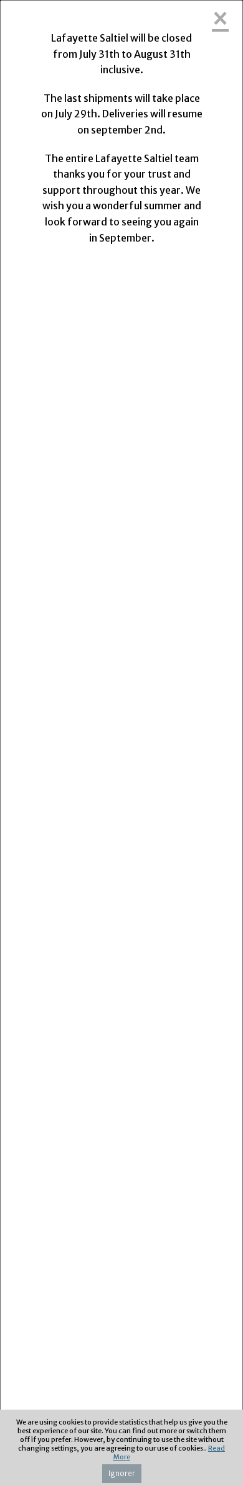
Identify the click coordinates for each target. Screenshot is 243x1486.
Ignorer (121, 1473)
